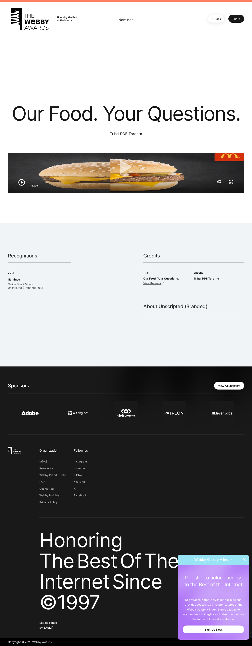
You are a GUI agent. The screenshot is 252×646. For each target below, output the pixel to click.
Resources (46, 468)
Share (236, 19)
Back (218, 19)
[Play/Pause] (22, 182)
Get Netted (46, 488)
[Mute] (219, 181)
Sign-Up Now (213, 629)
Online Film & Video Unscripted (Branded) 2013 (25, 285)
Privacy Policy (48, 502)
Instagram (80, 461)
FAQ (42, 481)
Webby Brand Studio (52, 475)
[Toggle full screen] (231, 181)
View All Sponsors (229, 385)
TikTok (78, 475)
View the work (152, 283)
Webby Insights (49, 495)
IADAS (43, 461)
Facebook (80, 495)
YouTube (79, 481)
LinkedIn (79, 468)
